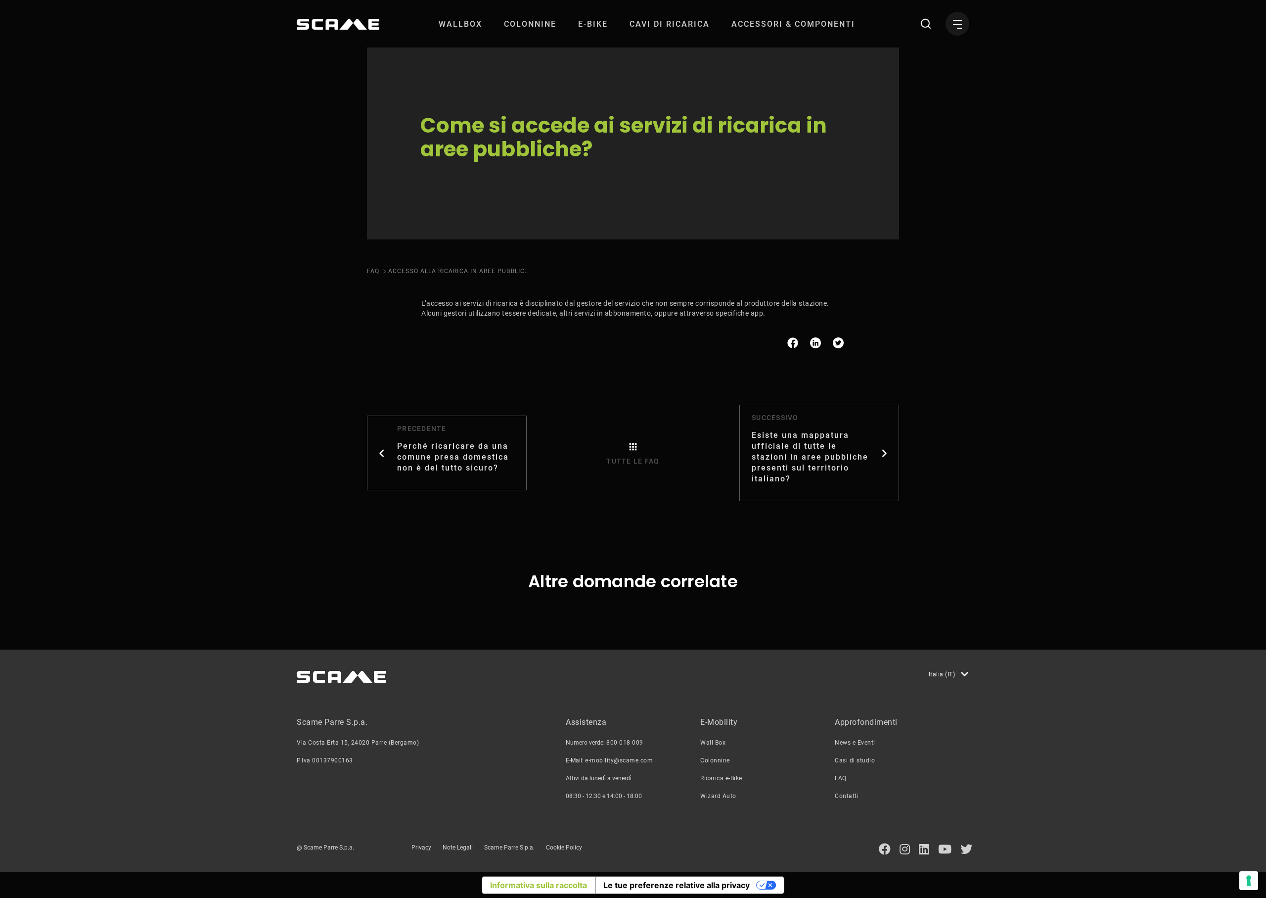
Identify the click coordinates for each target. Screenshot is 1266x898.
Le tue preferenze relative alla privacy (676, 885)
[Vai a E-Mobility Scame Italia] (338, 24)
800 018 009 (624, 742)
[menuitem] (460, 24)
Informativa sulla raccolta (538, 885)
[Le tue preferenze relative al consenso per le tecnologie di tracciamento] (1248, 880)
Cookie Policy (564, 847)
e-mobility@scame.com (619, 760)
